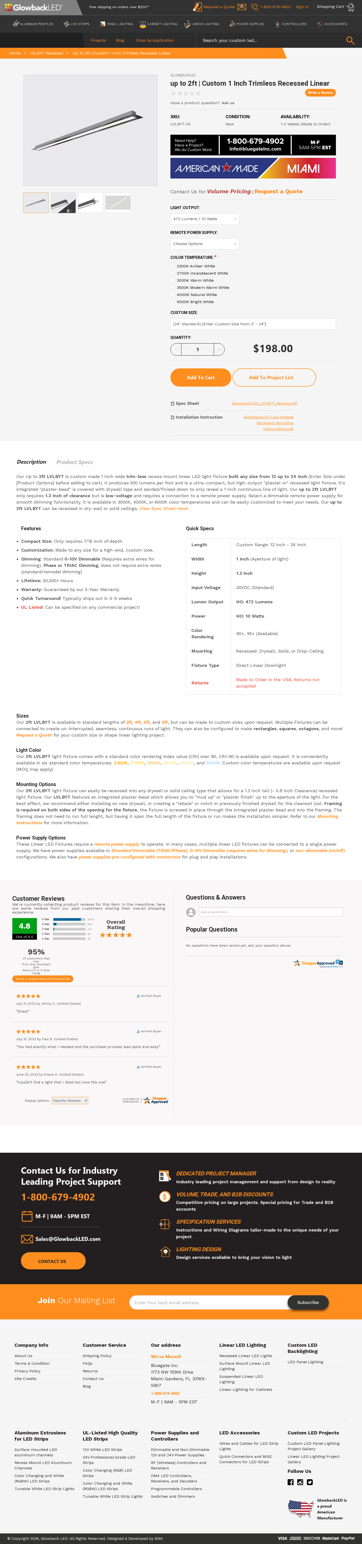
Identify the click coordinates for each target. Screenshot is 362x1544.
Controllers (294, 24)
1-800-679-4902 (58, 1197)
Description (31, 462)
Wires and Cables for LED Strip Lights (248, 1446)
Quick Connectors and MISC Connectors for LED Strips (246, 1459)
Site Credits (25, 1378)
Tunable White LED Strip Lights (44, 1488)
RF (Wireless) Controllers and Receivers (178, 1465)
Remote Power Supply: (194, 232)
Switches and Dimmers (173, 1496)
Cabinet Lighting (162, 24)
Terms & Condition (32, 1363)
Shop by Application (155, 40)
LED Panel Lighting (305, 1362)
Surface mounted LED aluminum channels (36, 1452)
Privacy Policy (27, 1371)
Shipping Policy (97, 1355)
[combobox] (279, 40)
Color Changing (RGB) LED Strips (107, 1473)
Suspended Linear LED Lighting (241, 1379)
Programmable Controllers (176, 1488)
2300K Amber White (196, 266)
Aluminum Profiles (36, 24)
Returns (90, 1371)
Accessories (335, 24)
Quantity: (180, 337)
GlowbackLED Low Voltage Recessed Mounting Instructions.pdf (269, 423)
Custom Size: (184, 312)
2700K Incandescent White (202, 273)
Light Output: (185, 207)
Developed (138, 1538)
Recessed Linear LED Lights (245, 1355)
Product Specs (74, 462)
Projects (98, 40)
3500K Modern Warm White (203, 287)
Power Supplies (250, 24)
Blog (120, 40)
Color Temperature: (193, 257)
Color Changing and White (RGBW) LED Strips (39, 1478)
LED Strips (80, 24)
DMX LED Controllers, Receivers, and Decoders (174, 1478)
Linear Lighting (205, 24)
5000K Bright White (195, 301)
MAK (159, 1538)
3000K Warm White (195, 280)
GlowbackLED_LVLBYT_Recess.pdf (264, 403)
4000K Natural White (197, 294)
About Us (23, 1355)
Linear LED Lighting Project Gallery (314, 1459)
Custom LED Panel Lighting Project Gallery (314, 1446)
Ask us (228, 102)
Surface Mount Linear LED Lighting (244, 1366)
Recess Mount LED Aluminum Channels (43, 1465)
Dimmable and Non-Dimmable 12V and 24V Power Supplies (180, 1452)
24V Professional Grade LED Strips (109, 1460)
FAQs (87, 1363)
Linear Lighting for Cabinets (245, 1389)
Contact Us (52, 1261)
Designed (115, 1538)
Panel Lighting (120, 24)
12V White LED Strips (102, 1449)
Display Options (37, 1100)
